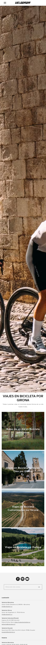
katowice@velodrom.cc (8, 624)
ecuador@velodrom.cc (8, 632)
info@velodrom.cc (7, 606)
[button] (23, 3)
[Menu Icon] (4, 3)
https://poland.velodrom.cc (22, 622)
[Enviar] (38, 587)
